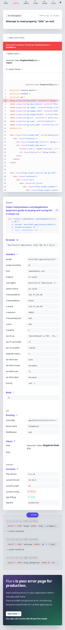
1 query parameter (16, 531)
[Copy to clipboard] (56, 219)
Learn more (14, 614)
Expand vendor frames (16, 38)
